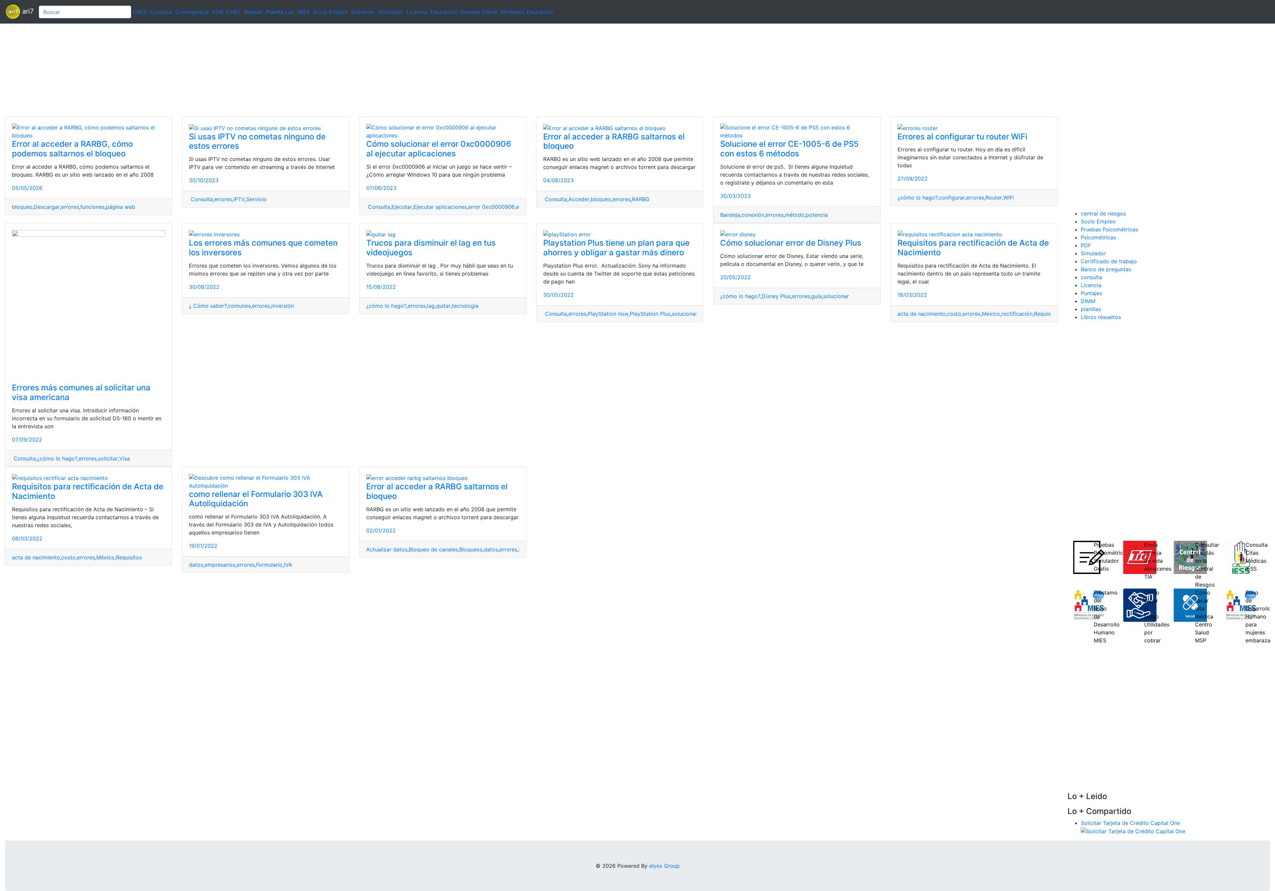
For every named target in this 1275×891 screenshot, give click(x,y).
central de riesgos (1103, 213)
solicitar (108, 458)
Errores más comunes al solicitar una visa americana (81, 392)
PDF (1086, 245)
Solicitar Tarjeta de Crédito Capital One (1130, 823)
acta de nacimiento (921, 313)
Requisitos (1047, 313)
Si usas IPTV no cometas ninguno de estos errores (257, 141)
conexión (752, 214)
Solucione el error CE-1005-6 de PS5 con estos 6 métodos (789, 148)
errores (70, 206)
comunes (239, 305)
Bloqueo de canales (433, 549)
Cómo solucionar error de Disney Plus (790, 243)
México (991, 313)
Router (993, 197)
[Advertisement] (199, 70)
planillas (1091, 309)
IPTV (239, 199)
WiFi (1008, 197)
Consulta (161, 12)
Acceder (578, 199)
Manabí (253, 12)
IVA (288, 564)
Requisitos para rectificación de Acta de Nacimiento (973, 247)
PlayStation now (608, 313)
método (795, 214)
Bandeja (730, 214)
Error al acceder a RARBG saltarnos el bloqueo (614, 141)
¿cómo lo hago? (917, 197)
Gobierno (363, 12)
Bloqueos (470, 549)
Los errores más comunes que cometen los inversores (263, 247)
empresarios (220, 564)
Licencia (416, 12)
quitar (443, 305)
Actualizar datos (386, 549)
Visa (124, 458)
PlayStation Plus (650, 313)
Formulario (269, 564)
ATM (217, 12)
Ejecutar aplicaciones (440, 206)
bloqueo (22, 206)
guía (816, 296)
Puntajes (1091, 293)
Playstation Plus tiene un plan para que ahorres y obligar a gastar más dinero (616, 247)
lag (431, 305)
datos (196, 564)
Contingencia (192, 12)
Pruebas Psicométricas (1109, 229)
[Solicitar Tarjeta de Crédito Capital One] (1133, 831)
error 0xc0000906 (491, 206)
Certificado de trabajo (1109, 261)
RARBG (640, 199)
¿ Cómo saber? (208, 305)
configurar (952, 197)
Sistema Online (478, 12)
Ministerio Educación (526, 12)
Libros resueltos (1101, 317)
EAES (139, 12)
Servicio (256, 199)
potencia (817, 214)
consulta (1091, 277)
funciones (92, 206)
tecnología (465, 305)
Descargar (47, 206)
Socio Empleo (330, 12)
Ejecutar (401, 206)
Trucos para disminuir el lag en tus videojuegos (431, 247)
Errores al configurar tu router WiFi (962, 136)
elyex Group (664, 865)
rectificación (1017, 313)
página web (120, 206)
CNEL (233, 12)
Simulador (390, 12)
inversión (282, 305)
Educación (443, 12)
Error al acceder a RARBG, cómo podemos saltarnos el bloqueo (72, 148)
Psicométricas (1098, 237)
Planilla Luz (280, 12)
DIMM (1088, 301)
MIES (303, 12)
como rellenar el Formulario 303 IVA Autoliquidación (256, 499)
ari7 (27, 11)
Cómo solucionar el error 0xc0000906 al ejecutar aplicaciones (438, 148)
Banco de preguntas (1106, 269)
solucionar (685, 313)
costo (954, 313)
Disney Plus (776, 296)
